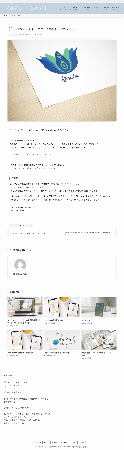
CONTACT (82, 442)
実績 (11, 34)
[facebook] (112, 1)
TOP (39, 442)
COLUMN (73, 442)
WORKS (64, 442)
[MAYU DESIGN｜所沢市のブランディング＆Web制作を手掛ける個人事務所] (25, 8)
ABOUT (46, 442)
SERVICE (55, 442)
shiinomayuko (20, 274)
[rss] (118, 1)
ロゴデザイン (27, 225)
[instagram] (115, 1)
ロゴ (16, 34)
